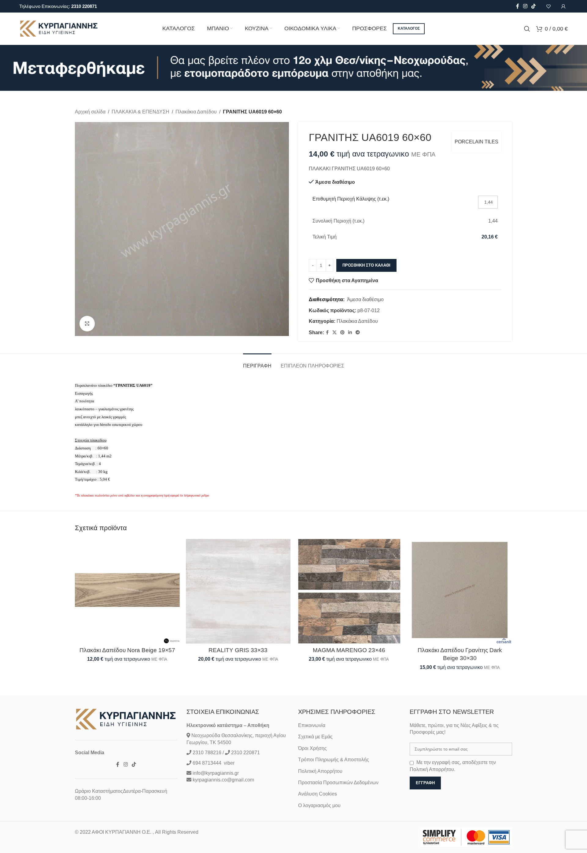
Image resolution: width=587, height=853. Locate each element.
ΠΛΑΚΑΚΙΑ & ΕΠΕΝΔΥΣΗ (140, 111)
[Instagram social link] (525, 6)
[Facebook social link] (517, 6)
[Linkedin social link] (350, 332)
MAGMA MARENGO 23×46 (349, 650)
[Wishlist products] (548, 6)
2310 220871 (84, 6)
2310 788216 (207, 752)
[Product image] (127, 591)
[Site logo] (59, 28)
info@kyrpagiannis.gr (216, 773)
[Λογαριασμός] (563, 6)
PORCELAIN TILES (476, 141)
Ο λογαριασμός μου (319, 805)
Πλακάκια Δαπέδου (196, 111)
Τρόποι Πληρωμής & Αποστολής (333, 759)
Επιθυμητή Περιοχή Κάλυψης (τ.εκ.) (350, 198)
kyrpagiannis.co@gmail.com (223, 779)
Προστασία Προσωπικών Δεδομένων (338, 782)
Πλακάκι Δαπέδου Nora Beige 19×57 (127, 650)
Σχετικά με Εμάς (315, 736)
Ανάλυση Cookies (317, 793)
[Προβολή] (87, 323)
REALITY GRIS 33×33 (238, 650)
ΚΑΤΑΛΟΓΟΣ (409, 28)
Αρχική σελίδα (90, 111)
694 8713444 (206, 763)
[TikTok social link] (534, 6)
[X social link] (334, 332)
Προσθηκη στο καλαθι (366, 265)
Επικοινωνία (311, 725)
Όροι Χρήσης (312, 748)
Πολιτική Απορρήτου (320, 771)
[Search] (527, 29)
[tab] (257, 362)
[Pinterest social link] (342, 332)
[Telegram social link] (358, 332)
